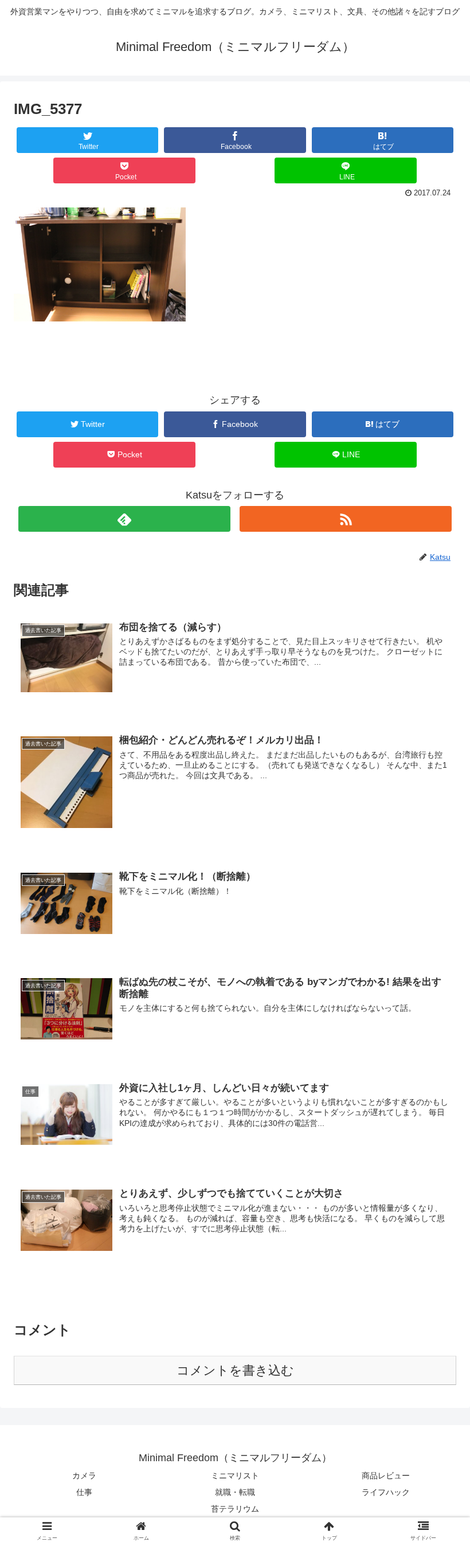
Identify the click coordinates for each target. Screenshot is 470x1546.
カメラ (84, 1475)
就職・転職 (235, 1492)
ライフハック (386, 1492)
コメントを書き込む (235, 1370)
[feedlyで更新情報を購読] (124, 519)
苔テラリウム (235, 1508)
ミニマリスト (235, 1475)
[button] (435, 1151)
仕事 (84, 1492)
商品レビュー (386, 1475)
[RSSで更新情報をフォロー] (346, 519)
